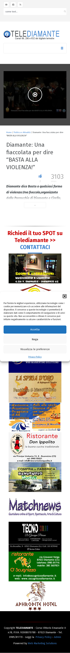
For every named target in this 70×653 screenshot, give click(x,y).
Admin (57, 637)
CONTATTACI (35, 247)
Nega (35, 339)
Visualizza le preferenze (35, 349)
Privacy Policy (35, 357)
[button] (64, 296)
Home (9, 132)
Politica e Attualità (22, 132)
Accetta (35, 329)
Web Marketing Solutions (42, 643)
